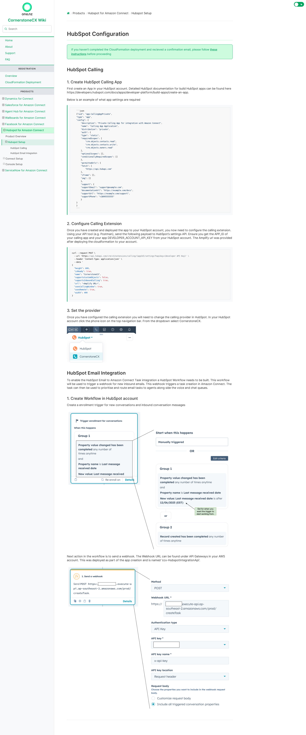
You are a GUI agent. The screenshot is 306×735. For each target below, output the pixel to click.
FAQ (7, 59)
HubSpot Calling (18, 148)
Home (9, 40)
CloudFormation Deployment (23, 82)
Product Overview (16, 136)
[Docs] (68, 13)
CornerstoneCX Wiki (27, 20)
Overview (11, 75)
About (9, 46)
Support (10, 53)
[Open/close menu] (3, 98)
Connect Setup (14, 158)
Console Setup (14, 164)
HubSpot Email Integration (23, 153)
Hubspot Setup (16, 142)
